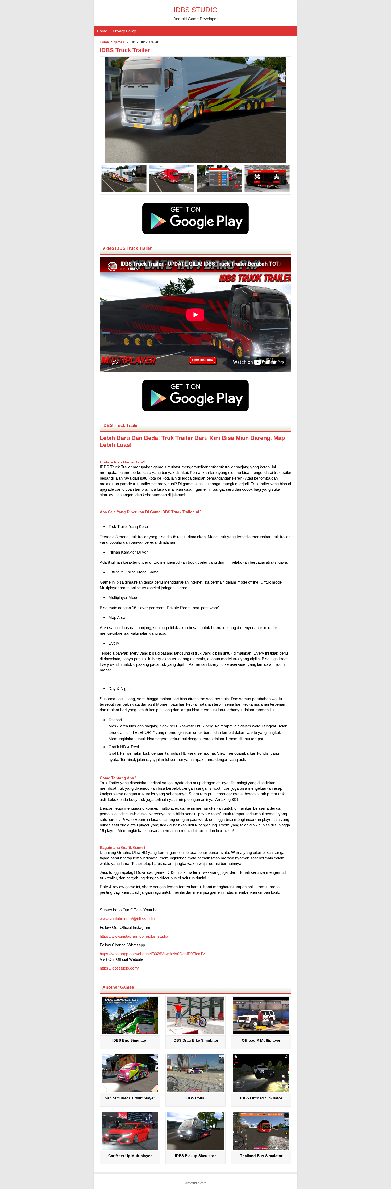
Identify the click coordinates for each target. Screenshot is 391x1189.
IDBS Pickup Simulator (195, 1156)
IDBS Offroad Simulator (261, 1098)
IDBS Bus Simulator (130, 1040)
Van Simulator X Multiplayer (130, 1098)
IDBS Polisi (195, 1098)
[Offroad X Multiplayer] (261, 1033)
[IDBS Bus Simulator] (130, 1033)
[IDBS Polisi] (195, 1090)
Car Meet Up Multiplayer (130, 1156)
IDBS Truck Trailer (125, 50)
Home (102, 31)
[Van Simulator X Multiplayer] (130, 1090)
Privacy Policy (124, 31)
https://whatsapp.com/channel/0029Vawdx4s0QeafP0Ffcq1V (152, 953)
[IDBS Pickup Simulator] (195, 1148)
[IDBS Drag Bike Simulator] (195, 1033)
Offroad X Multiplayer (261, 1040)
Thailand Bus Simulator (261, 1156)
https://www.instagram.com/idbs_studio (134, 936)
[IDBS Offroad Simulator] (261, 1090)
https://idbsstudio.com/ (119, 968)
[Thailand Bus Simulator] (261, 1148)
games (119, 42)
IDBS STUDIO (196, 10)
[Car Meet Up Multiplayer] (130, 1148)
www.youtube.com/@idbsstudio (127, 918)
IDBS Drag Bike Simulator (195, 1040)
